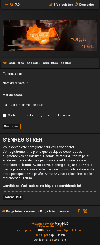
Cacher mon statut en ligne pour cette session (40, 115)
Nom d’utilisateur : (16, 83)
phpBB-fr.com (57, 235)
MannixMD (62, 223)
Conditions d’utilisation (20, 186)
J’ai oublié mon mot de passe (24, 105)
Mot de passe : (13, 95)
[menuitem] (15, 5)
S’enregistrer (13, 197)
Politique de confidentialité (60, 186)
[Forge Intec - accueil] (50, 35)
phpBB (37, 230)
